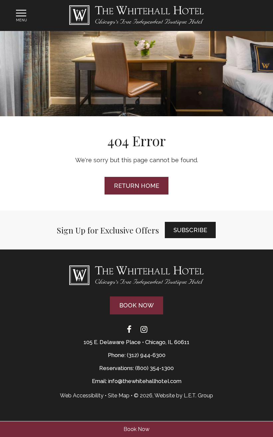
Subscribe (190, 229)
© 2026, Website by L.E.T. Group (173, 395)
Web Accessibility (82, 395)
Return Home (136, 185)
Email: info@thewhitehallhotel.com (136, 381)
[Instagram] (143, 329)
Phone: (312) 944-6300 (136, 355)
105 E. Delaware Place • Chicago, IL (136, 342)
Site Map (119, 395)
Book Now (136, 429)
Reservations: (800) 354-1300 (136, 368)
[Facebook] (129, 329)
